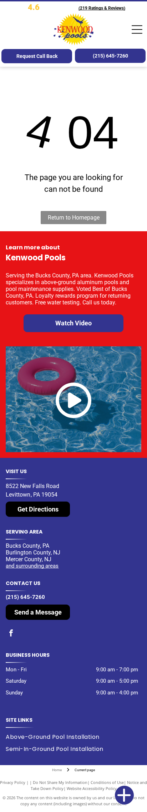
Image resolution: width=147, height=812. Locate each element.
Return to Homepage (74, 217)
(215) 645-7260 (25, 597)
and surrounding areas (32, 566)
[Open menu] (137, 29)
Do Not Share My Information (60, 782)
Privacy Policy (12, 782)
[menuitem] (55, 737)
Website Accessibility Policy (92, 788)
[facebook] (11, 634)
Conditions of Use (107, 782)
